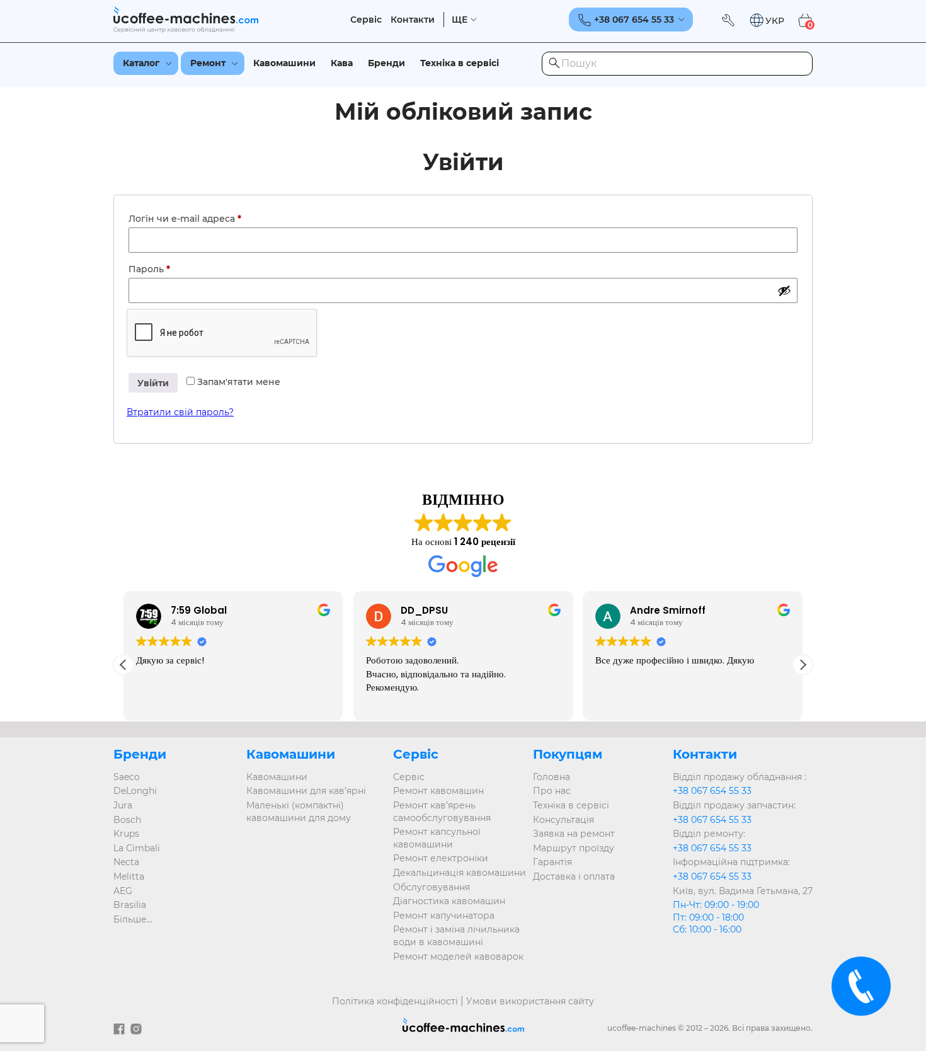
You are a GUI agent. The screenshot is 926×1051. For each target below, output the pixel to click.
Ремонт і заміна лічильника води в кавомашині (456, 936)
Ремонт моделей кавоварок (458, 956)
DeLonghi (135, 790)
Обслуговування (431, 887)
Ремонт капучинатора (443, 915)
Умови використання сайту (530, 1001)
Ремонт (208, 63)
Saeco (126, 777)
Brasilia (129, 904)
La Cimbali (136, 848)
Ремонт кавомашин (438, 790)
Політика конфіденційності (395, 1001)
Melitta (128, 876)
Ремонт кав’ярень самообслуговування (442, 812)
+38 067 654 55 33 (712, 790)
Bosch (127, 819)
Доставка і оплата (574, 876)
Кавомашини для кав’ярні (306, 790)
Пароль (179, 269)
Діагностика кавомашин (449, 901)
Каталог (141, 63)
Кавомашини (284, 63)
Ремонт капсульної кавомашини (437, 838)
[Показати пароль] (784, 290)
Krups (126, 833)
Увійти (153, 383)
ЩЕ (459, 20)
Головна (551, 777)
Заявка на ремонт (574, 833)
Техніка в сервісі (459, 63)
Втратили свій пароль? (180, 412)
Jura (122, 805)
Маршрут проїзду (573, 848)
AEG (122, 891)
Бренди (386, 63)
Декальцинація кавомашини (459, 872)
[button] (766, 20)
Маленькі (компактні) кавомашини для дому (298, 812)
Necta (126, 862)
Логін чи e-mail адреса (214, 218)
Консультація (563, 819)
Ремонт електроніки (440, 858)
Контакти (413, 20)
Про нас (552, 790)
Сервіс (366, 20)
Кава (342, 63)
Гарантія (552, 862)
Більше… (132, 919)
